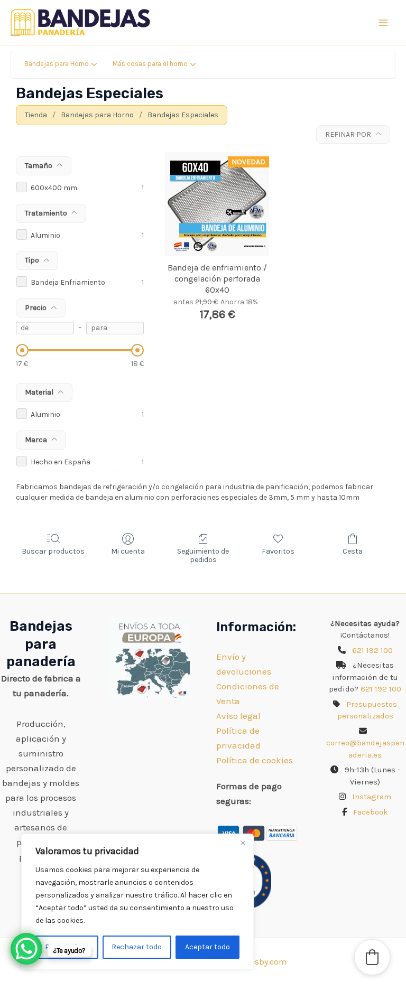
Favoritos (278, 551)
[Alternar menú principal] (384, 23)
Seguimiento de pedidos (203, 556)
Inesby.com (265, 962)
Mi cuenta (128, 551)
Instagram (371, 796)
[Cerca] (242, 842)
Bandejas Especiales (182, 114)
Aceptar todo (207, 946)
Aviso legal (238, 715)
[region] (137, 902)
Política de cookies (254, 760)
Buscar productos (53, 551)
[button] (372, 957)
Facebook (370, 812)
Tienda (36, 114)
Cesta (353, 551)
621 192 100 (372, 650)
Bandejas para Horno (97, 114)
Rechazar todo (137, 946)
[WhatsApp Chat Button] (26, 949)
